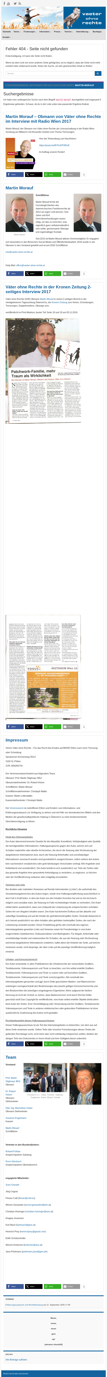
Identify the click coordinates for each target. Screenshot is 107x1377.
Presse (57, 32)
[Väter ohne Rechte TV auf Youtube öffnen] (8, 3)
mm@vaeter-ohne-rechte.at (19, 252)
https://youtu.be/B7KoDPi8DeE (54, 145)
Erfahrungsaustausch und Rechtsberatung (24, 1305)
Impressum (17, 740)
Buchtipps (97, 32)
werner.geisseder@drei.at (37, 1205)
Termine (68, 32)
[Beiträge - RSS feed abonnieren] (20, 3)
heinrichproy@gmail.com (32, 1231)
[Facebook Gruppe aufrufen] (4, 3)
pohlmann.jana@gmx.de (34, 1251)
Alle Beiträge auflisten (16, 1359)
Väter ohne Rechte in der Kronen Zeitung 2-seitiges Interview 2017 (48, 289)
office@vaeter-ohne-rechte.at (30, 265)
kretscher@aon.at (33, 1245)
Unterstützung (82, 32)
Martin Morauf (19, 188)
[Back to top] (100, 1370)
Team (11, 1057)
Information (44, 32)
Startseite (7, 32)
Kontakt (6, 37)
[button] (15, 174)
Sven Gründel (12, 1185)
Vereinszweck (17, 808)
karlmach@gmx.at (26, 1225)
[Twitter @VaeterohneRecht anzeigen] (15, 3)
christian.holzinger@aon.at (39, 1211)
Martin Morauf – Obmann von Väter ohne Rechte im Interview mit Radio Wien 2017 (53, 119)
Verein (17, 32)
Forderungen (29, 32)
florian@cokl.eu (26, 1198)
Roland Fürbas (13, 1151)
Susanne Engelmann (16, 1118)
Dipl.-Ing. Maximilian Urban (19, 1108)
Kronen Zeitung (59, 302)
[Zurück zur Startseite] (53, 18)
